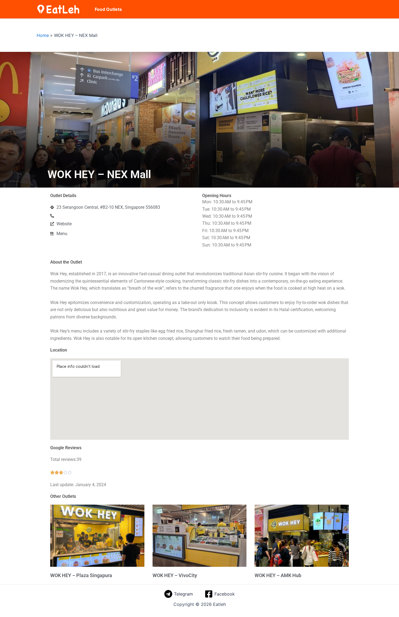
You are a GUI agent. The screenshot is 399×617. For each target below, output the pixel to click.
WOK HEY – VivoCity (175, 575)
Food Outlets (108, 9)
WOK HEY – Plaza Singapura (81, 575)
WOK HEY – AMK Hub (278, 575)
